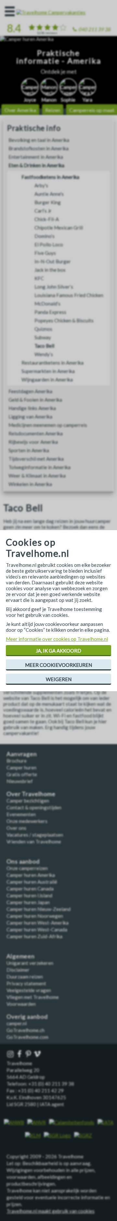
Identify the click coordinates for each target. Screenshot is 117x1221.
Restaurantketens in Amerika (52, 363)
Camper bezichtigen (27, 801)
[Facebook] (20, 1054)
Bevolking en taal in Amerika (38, 140)
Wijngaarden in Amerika (47, 379)
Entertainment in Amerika (35, 157)
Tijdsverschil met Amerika (36, 459)
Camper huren (21, 767)
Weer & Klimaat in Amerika (37, 476)
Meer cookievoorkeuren (58, 665)
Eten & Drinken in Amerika (36, 165)
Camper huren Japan (28, 902)
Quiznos (43, 329)
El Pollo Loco (48, 244)
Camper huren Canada (30, 888)
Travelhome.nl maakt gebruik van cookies (50, 1211)
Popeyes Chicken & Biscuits (64, 320)
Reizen (52, 110)
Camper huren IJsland (29, 895)
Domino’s (44, 236)
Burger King (47, 202)
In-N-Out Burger (52, 261)
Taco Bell (44, 346)
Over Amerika (20, 110)
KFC (39, 278)
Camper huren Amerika (30, 875)
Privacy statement (26, 983)
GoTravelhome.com (27, 1037)
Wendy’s (43, 354)
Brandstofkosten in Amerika (38, 148)
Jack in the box (50, 270)
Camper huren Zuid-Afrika (34, 936)
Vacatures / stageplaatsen (34, 835)
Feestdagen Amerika (30, 391)
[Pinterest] (28, 1054)
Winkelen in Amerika (30, 484)
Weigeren (59, 679)
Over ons (16, 828)
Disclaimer (18, 970)
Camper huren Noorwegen (34, 916)
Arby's (41, 185)
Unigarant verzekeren (29, 963)
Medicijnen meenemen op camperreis (47, 425)
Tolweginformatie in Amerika (39, 467)
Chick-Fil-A (46, 219)
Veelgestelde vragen (28, 990)
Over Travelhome (31, 794)
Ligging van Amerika (30, 416)
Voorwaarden (21, 1004)
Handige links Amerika (32, 408)
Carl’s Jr (43, 211)
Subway (42, 337)
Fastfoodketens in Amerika (50, 177)
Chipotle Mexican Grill (58, 227)
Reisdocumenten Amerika (35, 433)
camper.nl (16, 1023)
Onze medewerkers (26, 821)
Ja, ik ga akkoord (58, 651)
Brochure (16, 761)
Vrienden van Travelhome (33, 841)
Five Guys (45, 253)
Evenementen (21, 814)
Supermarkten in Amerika (48, 371)
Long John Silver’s (53, 287)
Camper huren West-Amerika (37, 923)
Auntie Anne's (49, 194)
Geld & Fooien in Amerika (35, 400)
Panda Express (50, 312)
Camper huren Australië (31, 882)
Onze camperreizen (27, 868)
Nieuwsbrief (19, 781)
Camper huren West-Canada (36, 929)
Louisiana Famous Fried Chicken (68, 295)
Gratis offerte (21, 774)
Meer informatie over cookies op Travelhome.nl (57, 639)
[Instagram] (11, 1054)
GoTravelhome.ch (25, 1030)
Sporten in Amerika (28, 450)
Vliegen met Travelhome (32, 997)
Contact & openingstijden (33, 807)
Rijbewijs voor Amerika (33, 442)
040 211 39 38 (94, 29)
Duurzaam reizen (24, 976)
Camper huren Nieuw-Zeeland (38, 909)
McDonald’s (47, 303)
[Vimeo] (38, 1054)
